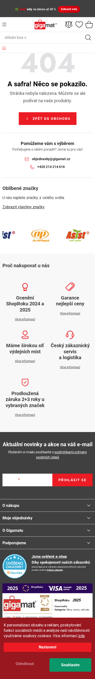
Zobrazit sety (69, 9)
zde (81, 636)
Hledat (88, 38)
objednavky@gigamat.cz (51, 159)
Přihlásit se (72, 480)
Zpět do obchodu (51, 119)
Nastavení (47, 647)
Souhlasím (70, 665)
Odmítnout (25, 663)
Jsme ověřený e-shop (49, 556)
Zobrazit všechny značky (23, 207)
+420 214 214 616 (51, 167)
